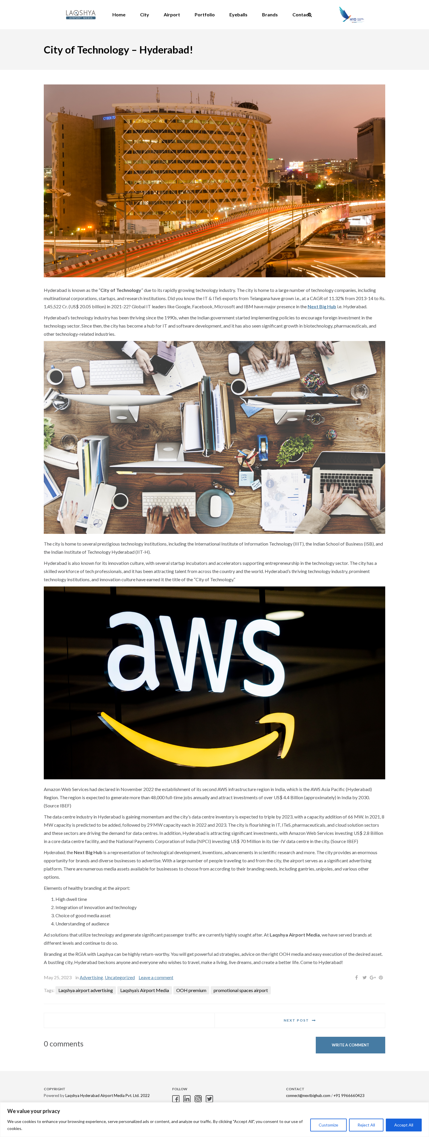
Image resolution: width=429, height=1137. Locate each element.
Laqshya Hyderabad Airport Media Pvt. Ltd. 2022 (107, 1095)
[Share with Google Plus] (373, 977)
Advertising (91, 977)
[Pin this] (381, 977)
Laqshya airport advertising (85, 990)
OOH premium (191, 990)
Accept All (403, 1124)
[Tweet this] (364, 977)
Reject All (366, 1124)
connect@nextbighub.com (308, 1095)
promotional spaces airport (241, 990)
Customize (328, 1124)
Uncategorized (120, 977)
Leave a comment (156, 977)
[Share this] (356, 977)
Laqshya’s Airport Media (144, 990)
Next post (296, 1020)
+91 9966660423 (349, 1095)
